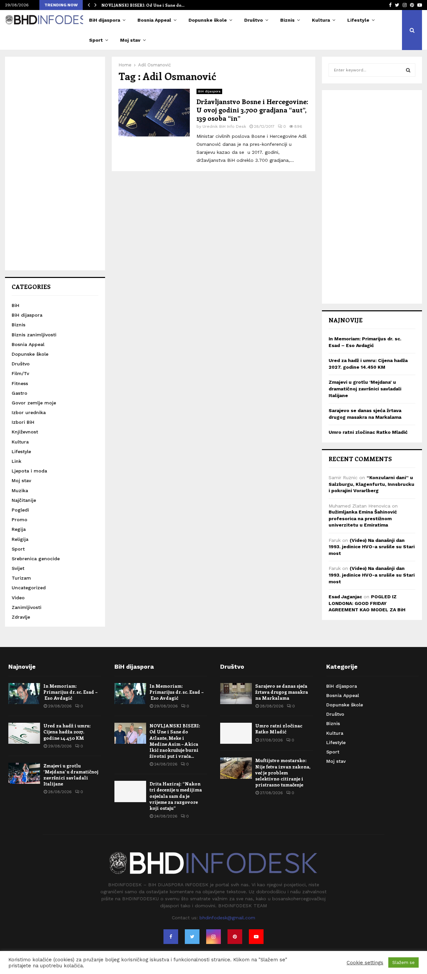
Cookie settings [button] (365, 963)
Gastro (19, 393)
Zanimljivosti (26, 607)
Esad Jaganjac (345, 596)
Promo (19, 519)
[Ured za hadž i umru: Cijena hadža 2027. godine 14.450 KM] (24, 733)
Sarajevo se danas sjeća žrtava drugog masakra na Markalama (281, 692)
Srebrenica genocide (36, 558)
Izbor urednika (29, 412)
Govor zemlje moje (34, 402)
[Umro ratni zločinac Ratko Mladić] (236, 733)
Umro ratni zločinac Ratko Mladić (368, 432)
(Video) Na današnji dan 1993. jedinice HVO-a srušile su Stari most (372, 547)
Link (16, 461)
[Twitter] (192, 936)
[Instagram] (213, 936)
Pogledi (20, 510)
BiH (15, 305)
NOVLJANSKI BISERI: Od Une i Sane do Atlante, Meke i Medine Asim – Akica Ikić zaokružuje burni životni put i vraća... (174, 740)
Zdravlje (21, 617)
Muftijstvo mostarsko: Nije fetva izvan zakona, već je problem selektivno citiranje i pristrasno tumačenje (282, 772)
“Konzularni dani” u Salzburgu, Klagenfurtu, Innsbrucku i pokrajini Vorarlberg (371, 484)
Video (18, 597)
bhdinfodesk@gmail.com (227, 917)
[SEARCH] (408, 70)
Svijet (18, 568)
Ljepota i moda (29, 470)
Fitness (20, 383)
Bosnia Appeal (154, 20)
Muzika (20, 490)
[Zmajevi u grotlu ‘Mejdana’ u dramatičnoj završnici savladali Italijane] (24, 773)
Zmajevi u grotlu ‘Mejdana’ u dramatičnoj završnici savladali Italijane (365, 388)
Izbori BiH (23, 422)
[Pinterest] (235, 936)
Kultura (321, 20)
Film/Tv (20, 373)
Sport (96, 40)
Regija (19, 529)
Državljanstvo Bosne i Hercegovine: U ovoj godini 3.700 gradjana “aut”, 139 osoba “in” (252, 109)
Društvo (253, 20)
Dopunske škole (207, 20)
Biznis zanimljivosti (34, 334)
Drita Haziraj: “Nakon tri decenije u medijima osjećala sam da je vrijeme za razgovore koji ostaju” (175, 795)
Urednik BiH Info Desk (224, 126)
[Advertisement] (55, 163)
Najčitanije (24, 500)
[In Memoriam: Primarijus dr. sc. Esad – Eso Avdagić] (24, 693)
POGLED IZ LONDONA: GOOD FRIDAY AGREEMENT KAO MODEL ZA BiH (367, 603)
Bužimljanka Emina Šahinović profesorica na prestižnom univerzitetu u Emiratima (363, 518)
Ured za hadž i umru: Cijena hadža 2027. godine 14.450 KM (67, 731)
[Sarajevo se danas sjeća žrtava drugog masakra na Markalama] (236, 693)
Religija (20, 539)
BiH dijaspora (104, 20)
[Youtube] (256, 936)
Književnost (25, 431)
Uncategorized (29, 587)
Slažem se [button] (403, 962)
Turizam (21, 578)
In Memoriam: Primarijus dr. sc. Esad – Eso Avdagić (70, 692)
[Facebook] (170, 936)
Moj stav (130, 40)
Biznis (287, 20)
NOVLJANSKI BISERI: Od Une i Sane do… (142, 5)
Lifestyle (358, 20)
